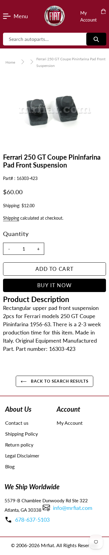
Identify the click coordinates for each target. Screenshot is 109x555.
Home (10, 62)
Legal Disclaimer (22, 455)
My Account (70, 423)
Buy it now (54, 285)
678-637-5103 (32, 519)
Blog (10, 466)
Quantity (16, 233)
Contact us (16, 423)
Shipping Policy (21, 434)
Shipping (11, 218)
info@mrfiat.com (72, 507)
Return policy (19, 444)
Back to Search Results (59, 381)
